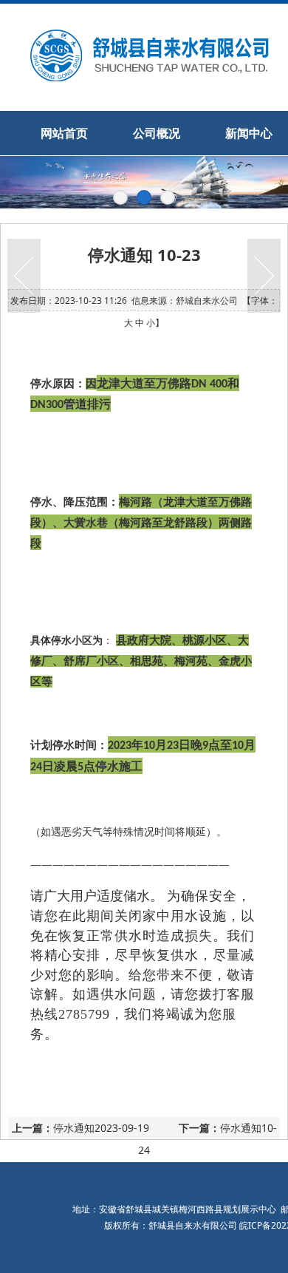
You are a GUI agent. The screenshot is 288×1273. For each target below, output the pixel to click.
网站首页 (64, 133)
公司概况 (156, 133)
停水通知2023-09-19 (101, 1128)
